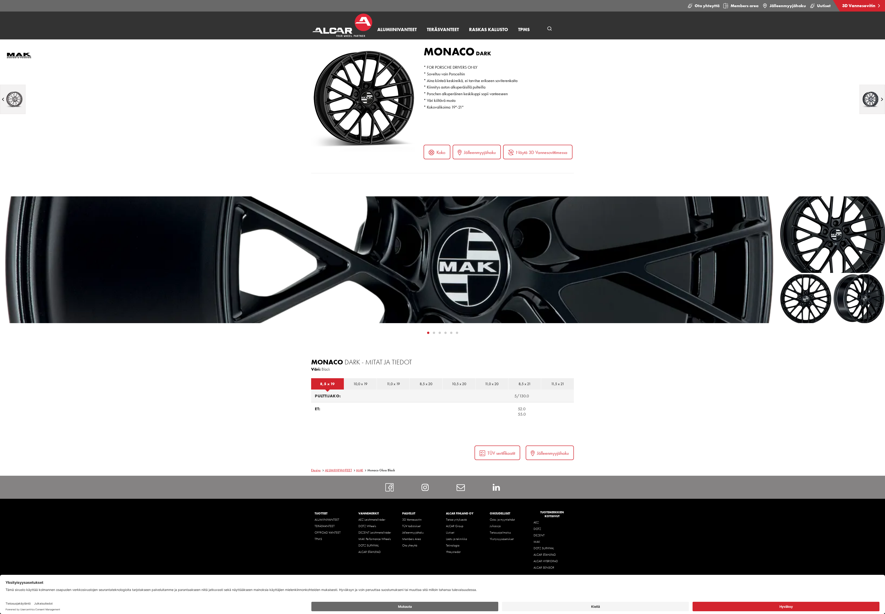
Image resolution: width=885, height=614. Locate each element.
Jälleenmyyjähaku (788, 5)
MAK (359, 470)
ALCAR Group (454, 526)
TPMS (318, 539)
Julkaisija (495, 526)
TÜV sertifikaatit (501, 453)
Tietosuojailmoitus (500, 532)
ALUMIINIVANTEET (338, 470)
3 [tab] (445, 333)
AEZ (536, 522)
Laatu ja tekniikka (456, 539)
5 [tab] (457, 333)
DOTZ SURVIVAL (368, 545)
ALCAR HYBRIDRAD (546, 561)
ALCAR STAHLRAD (369, 552)
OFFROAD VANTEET (328, 532)
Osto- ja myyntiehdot (502, 519)
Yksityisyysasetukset (502, 539)
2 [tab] (440, 333)
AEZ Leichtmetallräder (371, 519)
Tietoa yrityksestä (456, 519)
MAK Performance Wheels (374, 539)
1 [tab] (434, 333)
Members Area (411, 539)
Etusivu (316, 470)
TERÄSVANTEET (325, 526)
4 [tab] (451, 333)
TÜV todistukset (411, 526)
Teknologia (452, 545)
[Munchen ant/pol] (872, 99)
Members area (744, 5)
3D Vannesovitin (859, 6)
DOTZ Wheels (367, 526)
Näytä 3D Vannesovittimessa (541, 152)
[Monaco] (13, 99)
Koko (441, 152)
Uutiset (824, 5)
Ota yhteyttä (707, 5)
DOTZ (537, 529)
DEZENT (539, 535)
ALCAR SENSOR (544, 567)
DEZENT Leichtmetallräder (374, 532)
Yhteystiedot (453, 552)
